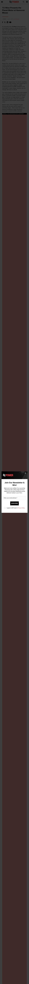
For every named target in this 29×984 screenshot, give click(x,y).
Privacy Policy (21, 508)
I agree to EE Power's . (16, 508)
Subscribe (14, 503)
